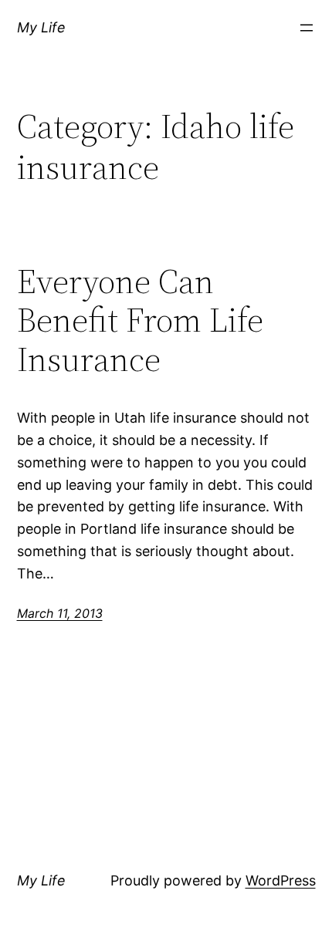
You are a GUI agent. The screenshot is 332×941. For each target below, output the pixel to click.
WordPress (281, 880)
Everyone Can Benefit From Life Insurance (140, 320)
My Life (41, 27)
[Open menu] (306, 28)
